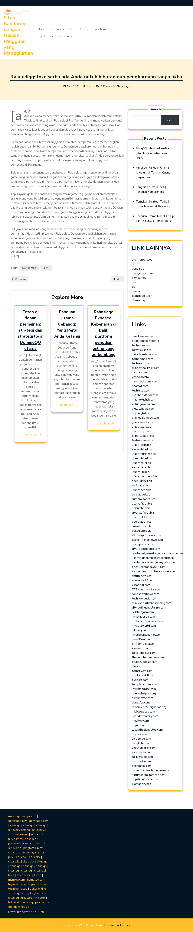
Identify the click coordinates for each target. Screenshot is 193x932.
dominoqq (138, 300)
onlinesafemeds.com (145, 418)
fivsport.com (140, 680)
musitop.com (140, 721)
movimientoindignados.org (149, 707)
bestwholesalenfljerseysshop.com (154, 562)
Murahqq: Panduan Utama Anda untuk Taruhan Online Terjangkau (153, 172)
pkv (134, 282)
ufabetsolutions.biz (144, 476)
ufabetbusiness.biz (144, 454)
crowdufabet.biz (142, 526)
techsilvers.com (142, 671)
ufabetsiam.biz (141, 445)
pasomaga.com (142, 766)
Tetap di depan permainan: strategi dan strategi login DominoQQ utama (31, 330)
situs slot (31, 839)
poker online (38, 889)
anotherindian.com (143, 748)
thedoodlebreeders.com (148, 657)
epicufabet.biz (141, 508)
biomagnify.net (141, 784)
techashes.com (142, 345)
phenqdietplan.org (144, 693)
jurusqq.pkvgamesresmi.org (26, 911)
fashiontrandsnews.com (147, 540)
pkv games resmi (143, 273)
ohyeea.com (140, 734)
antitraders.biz (141, 576)
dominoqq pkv (17, 821)
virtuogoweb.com (143, 404)
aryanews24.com (143, 580)
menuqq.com (16, 816)
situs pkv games (19, 830)
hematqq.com (36, 880)
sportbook (100, 29)
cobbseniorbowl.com (145, 594)
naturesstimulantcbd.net (148, 775)
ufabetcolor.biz (142, 463)
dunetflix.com (141, 702)
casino (84, 29)
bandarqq (138, 269)
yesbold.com (140, 377)
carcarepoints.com (143, 653)
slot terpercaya (142, 260)
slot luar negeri (18, 834)
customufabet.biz (143, 499)
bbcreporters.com (143, 544)
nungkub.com (140, 743)
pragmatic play (18, 843)
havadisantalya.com (145, 354)
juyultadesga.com (143, 617)
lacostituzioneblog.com (147, 730)
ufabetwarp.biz (142, 427)
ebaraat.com (140, 386)
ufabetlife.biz (140, 472)
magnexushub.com (144, 400)
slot (71, 29)
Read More (30, 435)
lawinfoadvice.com (144, 689)
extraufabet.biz (142, 467)
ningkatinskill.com (143, 675)
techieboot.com (142, 363)
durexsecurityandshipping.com (151, 603)
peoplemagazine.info (145, 341)
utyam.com (139, 725)
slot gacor (37, 843)
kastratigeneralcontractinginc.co (153, 558)
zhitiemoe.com (141, 739)
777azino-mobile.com (146, 589)
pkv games (57, 29)
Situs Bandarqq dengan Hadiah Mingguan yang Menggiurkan (18, 36)
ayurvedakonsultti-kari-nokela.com (154, 571)
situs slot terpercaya (22, 852)
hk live (136, 264)
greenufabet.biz (142, 458)
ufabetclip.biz (140, 431)
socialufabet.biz (142, 481)
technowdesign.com (145, 598)
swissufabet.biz (142, 449)
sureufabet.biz (141, 494)
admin (90, 86)
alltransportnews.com (146, 535)
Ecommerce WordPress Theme (96, 925)
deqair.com (139, 666)
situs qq (15, 825)
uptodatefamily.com (145, 716)
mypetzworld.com (144, 626)
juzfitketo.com (141, 761)
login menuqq (17, 884)
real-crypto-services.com (148, 621)
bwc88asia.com (142, 639)
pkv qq (31, 816)
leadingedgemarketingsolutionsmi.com (157, 553)
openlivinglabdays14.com (148, 567)
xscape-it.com (141, 585)
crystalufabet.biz (143, 513)
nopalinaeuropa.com (145, 779)
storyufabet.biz (142, 504)
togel (41, 36)
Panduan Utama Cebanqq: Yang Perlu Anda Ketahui (67, 324)
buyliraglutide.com (144, 413)
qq (133, 287)
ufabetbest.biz (141, 490)
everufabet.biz (141, 522)
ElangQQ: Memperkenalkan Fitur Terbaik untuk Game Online (153, 153)
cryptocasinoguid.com (146, 549)
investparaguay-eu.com (147, 635)
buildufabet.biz (141, 531)
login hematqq (17, 889)
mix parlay (23, 875)
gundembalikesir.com (145, 368)
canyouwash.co (142, 350)
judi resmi (37, 834)
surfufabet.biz (141, 485)
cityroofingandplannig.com (149, 608)
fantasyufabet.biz (143, 440)
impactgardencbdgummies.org (151, 770)
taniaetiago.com (142, 757)
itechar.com (139, 372)
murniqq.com (16, 880)
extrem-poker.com (144, 644)
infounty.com (140, 630)
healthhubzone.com (145, 381)
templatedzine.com (145, 684)
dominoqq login (142, 296)
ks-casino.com (141, 648)
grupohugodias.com (144, 662)
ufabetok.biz (140, 517)
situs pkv (38, 830)
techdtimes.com (142, 359)
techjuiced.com (141, 390)
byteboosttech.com (145, 395)
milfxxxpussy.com (143, 712)
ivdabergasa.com (143, 612)
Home (41, 29)
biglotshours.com (143, 409)
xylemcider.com (142, 752)
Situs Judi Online (60, 36)
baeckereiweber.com (145, 336)
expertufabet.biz (143, 436)
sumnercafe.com (142, 698)
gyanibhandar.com (143, 422)
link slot (26, 898)
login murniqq (37, 884)
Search (155, 109)
